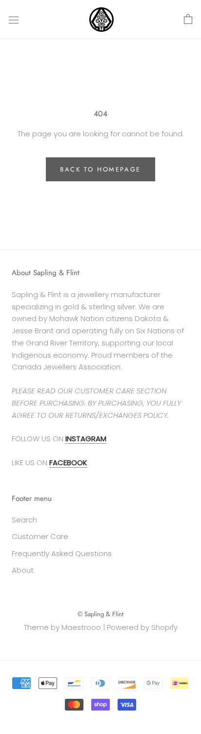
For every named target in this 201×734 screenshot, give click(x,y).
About (23, 570)
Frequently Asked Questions (62, 553)
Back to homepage (100, 169)
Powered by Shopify (142, 627)
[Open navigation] (14, 19)
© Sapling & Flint (100, 614)
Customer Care (40, 536)
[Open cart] (188, 19)
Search (24, 520)
